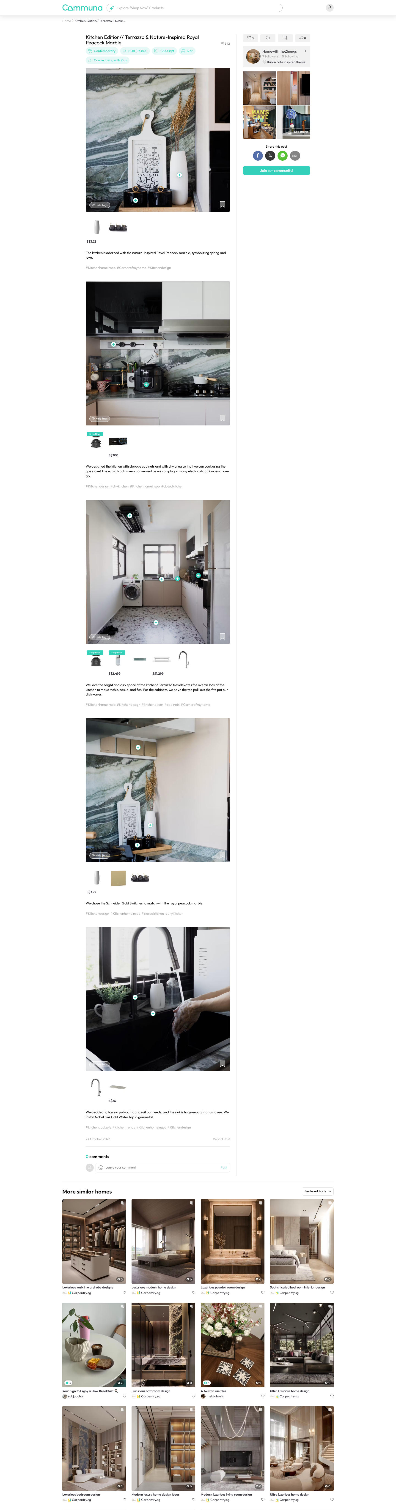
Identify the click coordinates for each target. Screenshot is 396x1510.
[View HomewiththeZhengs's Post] (259, 88)
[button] (195, 8)
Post (224, 1167)
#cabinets (172, 704)
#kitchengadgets (98, 1127)
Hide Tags (101, 205)
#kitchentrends (124, 1127)
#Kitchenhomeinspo (101, 267)
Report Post (221, 1139)
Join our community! (276, 170)
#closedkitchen (172, 486)
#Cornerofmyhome (131, 267)
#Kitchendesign (159, 267)
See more (301, 131)
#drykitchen (119, 486)
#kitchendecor (152, 704)
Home (66, 21)
